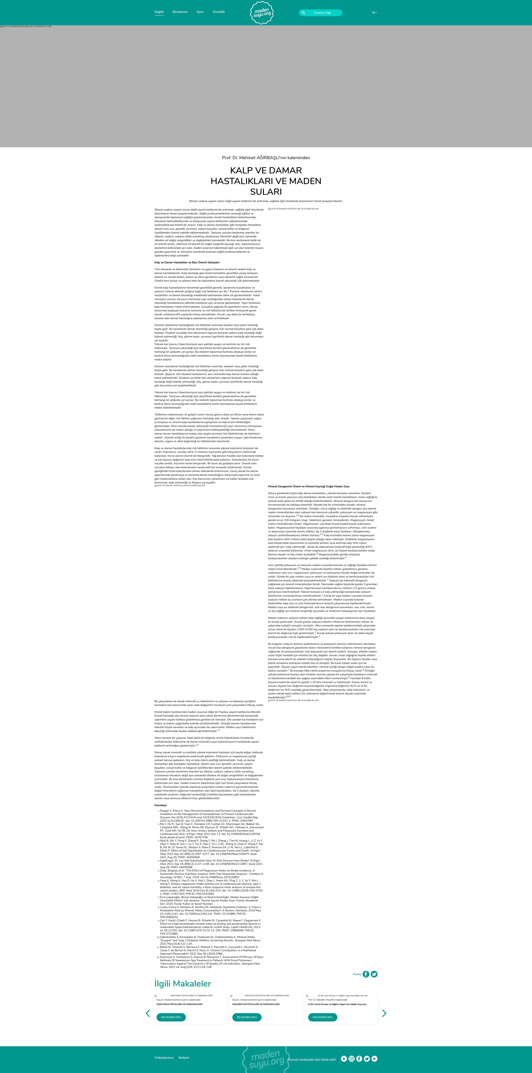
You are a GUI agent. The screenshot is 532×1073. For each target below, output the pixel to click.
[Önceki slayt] (148, 1013)
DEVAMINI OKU (171, 1017)
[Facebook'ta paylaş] (366, 974)
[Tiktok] (374, 1060)
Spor (200, 12)
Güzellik (219, 12)
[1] (226, 426)
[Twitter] (367, 1060)
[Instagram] (352, 1060)
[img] (266, 1059)
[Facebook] (360, 1060)
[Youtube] (345, 1060)
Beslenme (180, 12)
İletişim (184, 1057)
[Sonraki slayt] (384, 1013)
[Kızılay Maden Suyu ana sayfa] (262, 13)
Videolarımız (164, 1057)
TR (373, 12)
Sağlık (159, 12)
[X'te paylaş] (374, 974)
